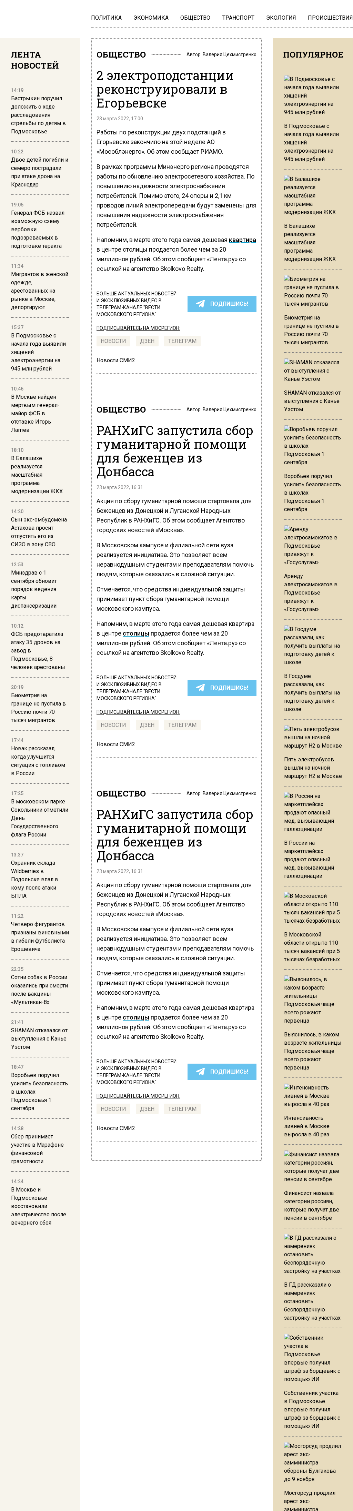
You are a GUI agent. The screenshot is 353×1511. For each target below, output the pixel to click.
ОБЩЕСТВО (121, 54)
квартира (242, 239)
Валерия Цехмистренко (229, 54)
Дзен (147, 341)
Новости (113, 341)
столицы (136, 633)
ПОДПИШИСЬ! (229, 304)
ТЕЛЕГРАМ (182, 341)
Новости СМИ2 (116, 360)
